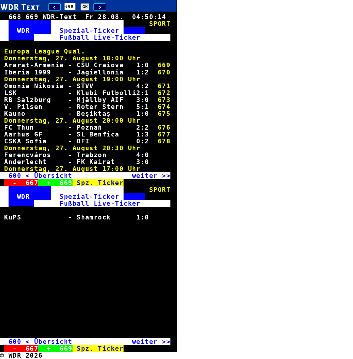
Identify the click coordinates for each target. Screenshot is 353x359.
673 (164, 99)
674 (164, 106)
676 (164, 127)
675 (164, 113)
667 (32, 182)
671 (164, 86)
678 (164, 141)
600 (15, 175)
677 (164, 134)
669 (164, 65)
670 (164, 72)
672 (164, 93)
